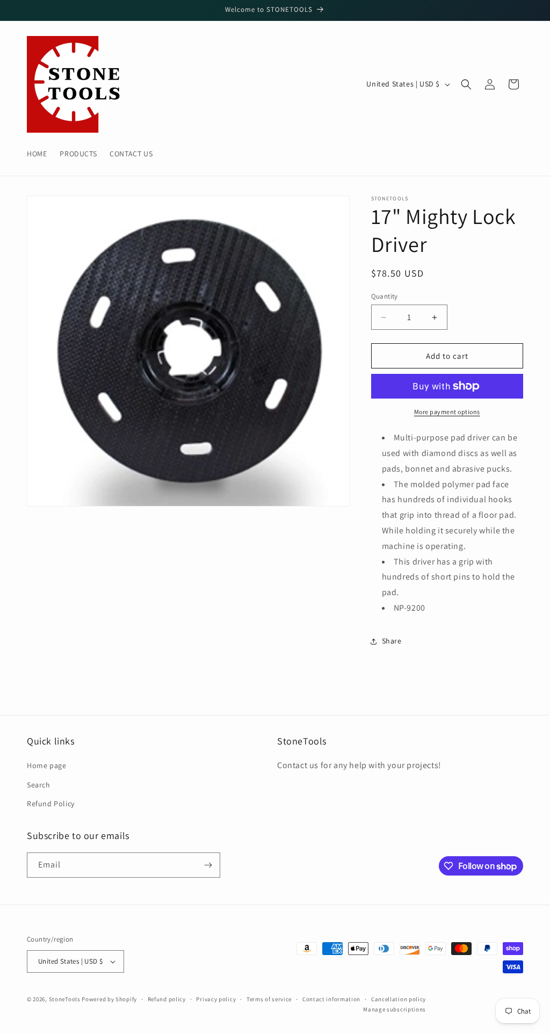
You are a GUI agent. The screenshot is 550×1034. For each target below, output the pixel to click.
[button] (466, 84)
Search (38, 785)
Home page (46, 765)
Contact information (331, 999)
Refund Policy (51, 803)
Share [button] (392, 641)
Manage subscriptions (394, 1009)
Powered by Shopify (109, 999)
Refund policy (167, 999)
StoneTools (65, 999)
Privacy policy (216, 999)
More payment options (447, 412)
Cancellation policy (398, 999)
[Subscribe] (208, 865)
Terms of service (269, 999)
